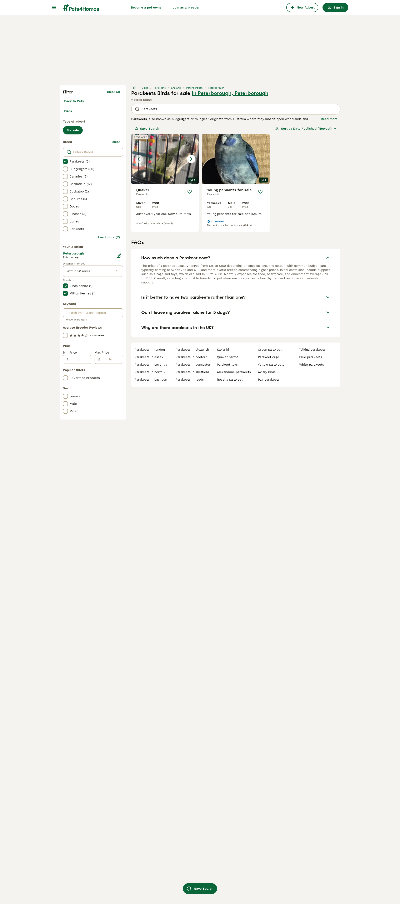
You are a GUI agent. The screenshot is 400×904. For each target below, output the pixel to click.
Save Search (149, 128)
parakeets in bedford (191, 357)
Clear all (113, 92)
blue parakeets (310, 357)
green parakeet (269, 349)
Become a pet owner (147, 7)
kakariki (223, 349)
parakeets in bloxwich (192, 349)
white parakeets (311, 364)
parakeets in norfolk (150, 372)
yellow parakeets (271, 364)
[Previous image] (139, 159)
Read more (329, 119)
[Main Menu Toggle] (54, 7)
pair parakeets (269, 379)
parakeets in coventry (151, 364)
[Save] (189, 192)
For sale (73, 130)
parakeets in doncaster (193, 364)
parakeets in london (150, 349)
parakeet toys (227, 364)
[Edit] (119, 255)
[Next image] (191, 159)
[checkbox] (65, 161)
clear (116, 142)
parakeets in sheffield (192, 372)
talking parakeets (312, 349)
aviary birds (267, 372)
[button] (165, 159)
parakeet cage (268, 357)
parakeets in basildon (151, 379)
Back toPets (74, 101)
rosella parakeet (229, 379)
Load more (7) (109, 237)
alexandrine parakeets (234, 372)
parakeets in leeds (190, 379)
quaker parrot (227, 357)
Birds (68, 111)
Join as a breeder (186, 7)
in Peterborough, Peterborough (230, 93)
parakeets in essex (149, 357)
